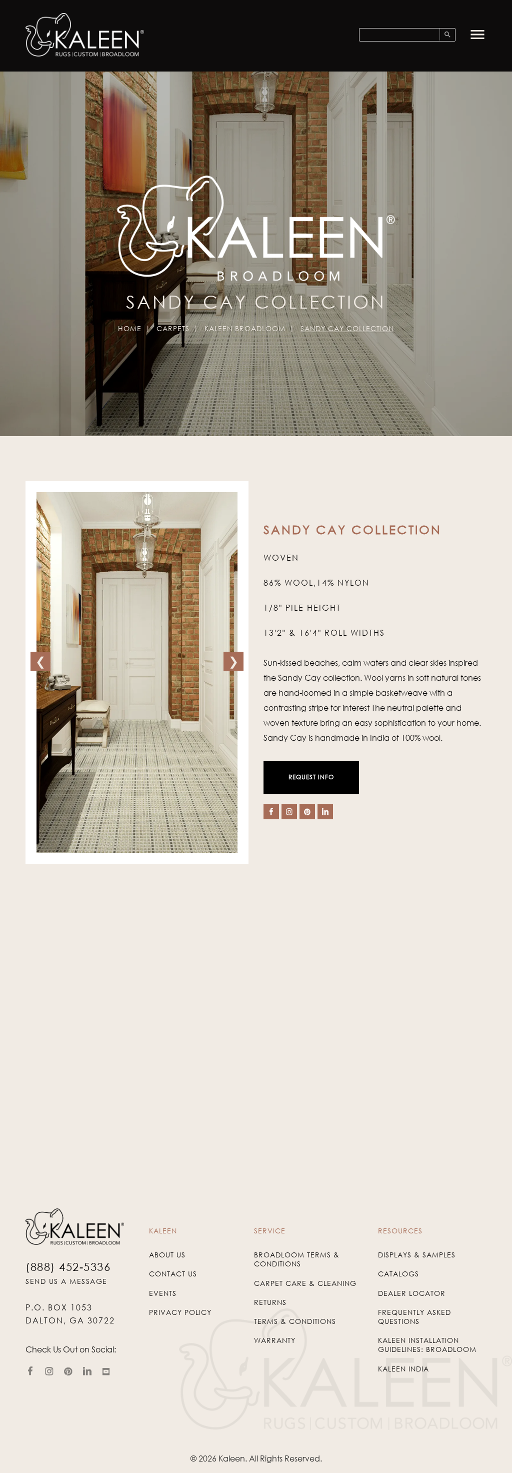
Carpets (173, 328)
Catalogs (398, 1273)
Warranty (275, 1340)
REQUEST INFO (311, 777)
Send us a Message (67, 1281)
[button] (477, 35)
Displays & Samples (417, 1254)
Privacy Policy (180, 1312)
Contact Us (173, 1273)
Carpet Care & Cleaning (305, 1283)
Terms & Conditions (295, 1321)
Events (162, 1293)
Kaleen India (403, 1368)
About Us (167, 1254)
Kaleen (231, 1458)
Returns (270, 1302)
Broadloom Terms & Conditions (297, 1259)
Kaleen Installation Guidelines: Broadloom (427, 1344)
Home (130, 328)
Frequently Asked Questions (414, 1316)
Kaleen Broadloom (245, 328)
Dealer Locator (412, 1293)
